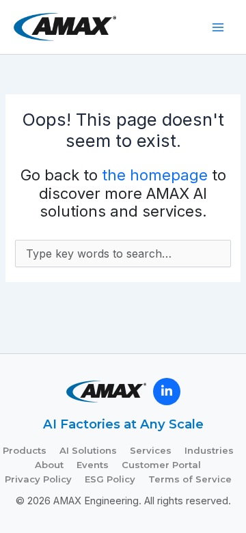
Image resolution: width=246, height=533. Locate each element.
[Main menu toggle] (218, 27)
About (49, 464)
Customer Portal (161, 464)
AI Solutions (88, 450)
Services (151, 450)
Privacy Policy (38, 479)
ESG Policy (110, 479)
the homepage (155, 175)
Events (93, 464)
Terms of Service (190, 479)
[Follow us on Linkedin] (166, 391)
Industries (209, 450)
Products (24, 450)
